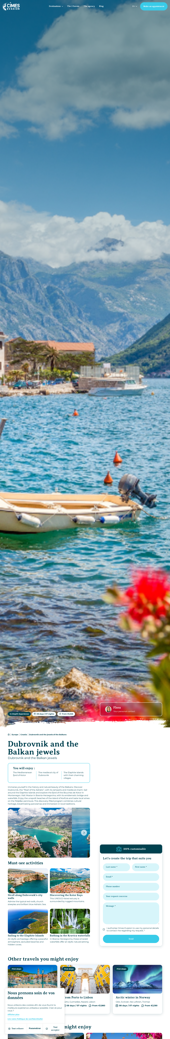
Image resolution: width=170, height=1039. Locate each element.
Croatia (23, 734)
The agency (89, 6)
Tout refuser (18, 1028)
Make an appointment (153, 6)
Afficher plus (13, 1014)
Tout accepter (55, 1028)
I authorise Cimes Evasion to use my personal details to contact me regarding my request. (133, 929)
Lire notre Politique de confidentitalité (25, 1019)
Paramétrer (35, 1028)
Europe (15, 734)
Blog (101, 6)
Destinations (55, 6)
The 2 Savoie (73, 6)
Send (131, 939)
